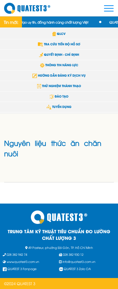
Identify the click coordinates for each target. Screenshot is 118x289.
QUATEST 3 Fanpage (21, 268)
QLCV (61, 33)
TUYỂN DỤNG (61, 106)
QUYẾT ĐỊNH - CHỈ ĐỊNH (61, 54)
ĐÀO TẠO (61, 96)
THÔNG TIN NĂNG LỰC (61, 65)
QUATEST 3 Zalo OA (77, 268)
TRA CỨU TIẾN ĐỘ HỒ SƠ (61, 44)
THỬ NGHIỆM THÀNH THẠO (61, 86)
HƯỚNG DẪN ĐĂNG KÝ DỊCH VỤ (61, 75)
